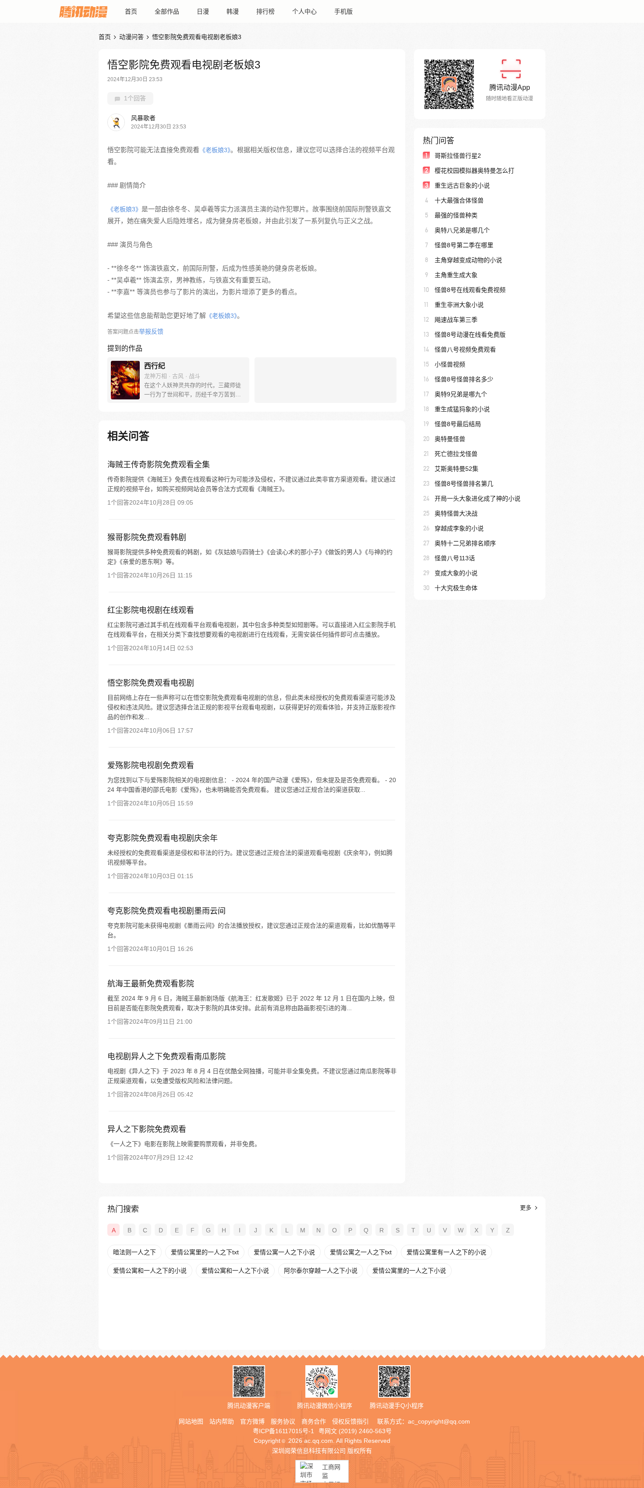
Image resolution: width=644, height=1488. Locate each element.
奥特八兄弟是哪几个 (462, 230)
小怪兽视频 (450, 364)
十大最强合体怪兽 (459, 200)
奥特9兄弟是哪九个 (461, 394)
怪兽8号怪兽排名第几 (464, 483)
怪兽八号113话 (455, 558)
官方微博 (252, 1421)
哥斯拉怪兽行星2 (458, 155)
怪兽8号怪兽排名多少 (464, 379)
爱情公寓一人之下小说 (284, 1252)
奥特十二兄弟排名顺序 (465, 543)
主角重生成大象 (456, 274)
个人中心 (304, 11)
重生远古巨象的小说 (462, 185)
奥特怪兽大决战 (456, 513)
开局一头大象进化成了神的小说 (477, 498)
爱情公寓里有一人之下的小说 (446, 1252)
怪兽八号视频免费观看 (465, 349)
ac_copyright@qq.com (439, 1421)
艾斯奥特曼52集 (456, 468)
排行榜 (265, 11)
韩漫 (232, 11)
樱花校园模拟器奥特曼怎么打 (474, 170)
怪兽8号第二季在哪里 (464, 245)
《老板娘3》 (214, 149)
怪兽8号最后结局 (458, 423)
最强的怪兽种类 (456, 215)
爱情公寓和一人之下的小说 (150, 1270)
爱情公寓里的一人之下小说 (409, 1270)
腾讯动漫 (83, 11)
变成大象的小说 (456, 573)
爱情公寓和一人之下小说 (235, 1270)
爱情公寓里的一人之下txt (205, 1252)
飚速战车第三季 (456, 319)
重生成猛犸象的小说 (462, 409)
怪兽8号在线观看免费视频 (470, 289)
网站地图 (191, 1421)
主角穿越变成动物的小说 (468, 259)
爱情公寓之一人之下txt (361, 1252)
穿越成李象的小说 (459, 528)
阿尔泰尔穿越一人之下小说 (320, 1270)
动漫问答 (131, 36)
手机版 (343, 11)
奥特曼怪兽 (450, 438)
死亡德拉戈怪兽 (456, 453)
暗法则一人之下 (134, 1252)
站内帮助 (221, 1421)
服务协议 (283, 1421)
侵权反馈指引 (350, 1421)
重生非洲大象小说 (459, 304)
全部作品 (167, 11)
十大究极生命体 (456, 587)
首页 (131, 11)
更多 (526, 1207)
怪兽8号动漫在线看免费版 (470, 334)
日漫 (203, 11)
